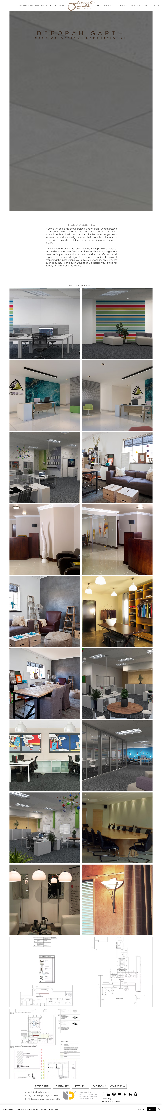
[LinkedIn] (108, 1094)
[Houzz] (130, 1094)
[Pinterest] (125, 1094)
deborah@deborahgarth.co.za (38, 1092)
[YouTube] (119, 1094)
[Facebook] (103, 1094)
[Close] (159, 1109)
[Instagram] (114, 1094)
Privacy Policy (53, 1109)
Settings (141, 1109)
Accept (151, 1109)
